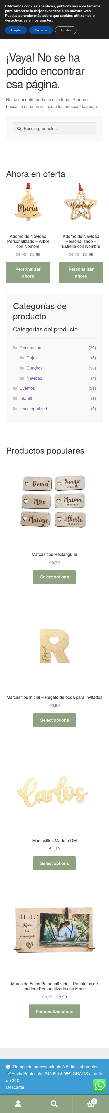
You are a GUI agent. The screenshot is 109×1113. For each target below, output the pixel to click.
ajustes (46, 20)
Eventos (27, 388)
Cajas (32, 358)
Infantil (26, 398)
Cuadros (34, 368)
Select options (54, 577)
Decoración (30, 348)
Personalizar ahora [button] (27, 272)
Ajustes (65, 30)
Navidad (34, 378)
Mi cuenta (18, 1104)
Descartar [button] (15, 1087)
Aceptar (16, 30)
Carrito (84, 1099)
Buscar (54, 1104)
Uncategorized (33, 409)
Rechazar (41, 30)
